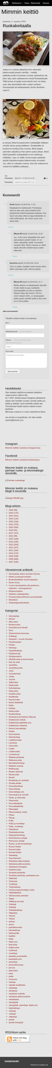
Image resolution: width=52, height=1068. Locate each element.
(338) (13, 556)
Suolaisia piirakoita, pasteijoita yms (24, 875)
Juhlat (11, 676)
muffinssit (13, 950)
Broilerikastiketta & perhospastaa (23, 579)
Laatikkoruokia (15, 740)
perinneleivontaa (16, 965)
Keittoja (12, 708)
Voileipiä (12, 907)
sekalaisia (13, 991)
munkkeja (13, 953)
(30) (13, 530)
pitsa (11, 973)
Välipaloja (13, 913)
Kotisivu (18, 341)
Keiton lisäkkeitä (16, 702)
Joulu (11, 671)
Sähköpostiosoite (19, 331)
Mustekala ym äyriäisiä (19, 780)
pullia (11, 976)
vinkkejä (12, 1011)
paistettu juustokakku (18, 956)
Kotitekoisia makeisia (18, 725)
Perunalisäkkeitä (16, 806)
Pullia (11, 821)
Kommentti (9, 351)
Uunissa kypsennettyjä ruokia (21, 890)
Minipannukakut (16, 591)
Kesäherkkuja (15, 714)
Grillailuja (13, 636)
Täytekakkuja (14, 887)
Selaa (27, 3)
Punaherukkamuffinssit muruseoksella (25, 597)
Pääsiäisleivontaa (16, 832)
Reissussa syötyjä (16, 841)
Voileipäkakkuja (15, 910)
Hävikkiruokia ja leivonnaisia (21, 659)
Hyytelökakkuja (15, 650)
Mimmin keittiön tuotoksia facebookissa (22, 460)
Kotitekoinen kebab (17, 720)
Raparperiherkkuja (17, 835)
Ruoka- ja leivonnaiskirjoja (20, 844)
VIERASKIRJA (15, 893)
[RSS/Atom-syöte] (17, 1039)
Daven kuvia (14, 582)
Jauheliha (13, 665)
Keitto (11, 705)
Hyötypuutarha (15, 656)
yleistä (11, 1019)
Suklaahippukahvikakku (19, 603)
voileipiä (12, 1014)
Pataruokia (13, 800)
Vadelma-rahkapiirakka (19, 594)
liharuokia (13, 944)
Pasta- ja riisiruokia (17, 797)
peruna (12, 968)
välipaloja (13, 1017)
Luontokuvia (14, 754)
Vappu (11, 898)
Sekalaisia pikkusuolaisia (19, 864)
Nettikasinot (16, 3)
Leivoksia (13, 743)
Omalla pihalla (15, 783)
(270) (13, 553)
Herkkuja (13, 648)
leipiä (11, 939)
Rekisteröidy (35, 3)
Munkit (12, 777)
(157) (13, 547)
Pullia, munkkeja (16, 826)
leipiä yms (13, 942)
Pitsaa (11, 815)
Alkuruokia (13, 622)
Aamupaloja (14, 616)
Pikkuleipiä (13, 809)
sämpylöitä (13, 1002)
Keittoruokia (14, 711)
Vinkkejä (12, 904)
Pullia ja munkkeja (17, 823)
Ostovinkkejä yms (16, 792)
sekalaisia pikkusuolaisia (19, 996)
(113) (13, 533)
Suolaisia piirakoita (17, 872)
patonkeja (13, 962)
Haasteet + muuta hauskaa (20, 639)
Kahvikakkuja (14, 688)
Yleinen (12, 916)
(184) (13, 550)
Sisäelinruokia (15, 870)
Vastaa (10, 227)
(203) (13, 544)
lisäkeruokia (14, 947)
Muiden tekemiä (16, 772)
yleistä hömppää (16, 1022)
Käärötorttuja (14, 737)
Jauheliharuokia (16, 668)
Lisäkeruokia (14, 751)
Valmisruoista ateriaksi (18, 895)
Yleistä (12, 919)
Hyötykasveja (14, 653)
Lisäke (11, 748)
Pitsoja (12, 818)
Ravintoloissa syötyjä (24, 182)
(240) (13, 521)
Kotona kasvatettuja (17, 728)
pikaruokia (13, 970)
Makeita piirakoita (16, 757)
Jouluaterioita (15, 674)
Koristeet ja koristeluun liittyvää (22, 717)
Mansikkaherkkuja (17, 763)
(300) (13, 527)
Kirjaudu (46, 3)
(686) (13, 559)
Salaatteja (13, 855)
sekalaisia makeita (17, 993)
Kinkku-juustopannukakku (20, 577)
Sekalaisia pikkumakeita (19, 861)
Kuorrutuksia (14, 734)
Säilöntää (13, 878)
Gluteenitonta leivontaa (19, 633)
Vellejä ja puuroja (16, 901)
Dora (11, 630)
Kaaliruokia (13, 685)
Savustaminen (15, 858)
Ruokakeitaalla (17, 26)
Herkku (12, 645)
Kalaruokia (13, 691)
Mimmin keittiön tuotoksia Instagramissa (22, 448)
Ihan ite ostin (14, 662)
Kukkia (12, 731)
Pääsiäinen (13, 829)
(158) (13, 539)
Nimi (8, 323)
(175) (13, 513)
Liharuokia (13, 746)
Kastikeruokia (15, 694)
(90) (13, 510)
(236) (13, 542)
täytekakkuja (14, 1008)
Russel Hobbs (15, 846)
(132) (13, 519)
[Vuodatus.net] (12, 1061)
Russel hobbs (15, 849)
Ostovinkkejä (14, 789)
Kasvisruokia (14, 699)
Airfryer (12, 619)
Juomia (12, 679)
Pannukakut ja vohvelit (18, 795)
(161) (13, 516)
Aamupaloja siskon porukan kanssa (24, 574)
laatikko (12, 936)
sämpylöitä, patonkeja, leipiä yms (23, 1005)
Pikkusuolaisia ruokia (18, 812)
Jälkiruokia (13, 682)
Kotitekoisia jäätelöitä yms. (20, 723)
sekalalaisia (14, 999)
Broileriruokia (14, 625)
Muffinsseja (14, 769)
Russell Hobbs (15, 852)
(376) (13, 524)
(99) (13, 536)
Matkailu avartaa (16, 766)
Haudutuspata (15, 642)
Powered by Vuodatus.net (39, 1065)
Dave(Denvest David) (18, 627)
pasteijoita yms (15, 959)
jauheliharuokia (15, 927)
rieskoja (12, 982)
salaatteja (13, 988)
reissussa (13, 979)
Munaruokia (14, 774)
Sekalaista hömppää (18, 867)
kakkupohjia (14, 933)
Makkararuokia (15, 760)
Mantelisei (13, 600)
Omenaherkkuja (16, 786)
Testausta (13, 881)
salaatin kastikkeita (17, 985)
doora (11, 924)
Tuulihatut (13, 884)
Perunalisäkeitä (15, 803)
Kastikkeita (13, 697)
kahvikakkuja (14, 930)
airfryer (12, 921)
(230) (13, 562)
